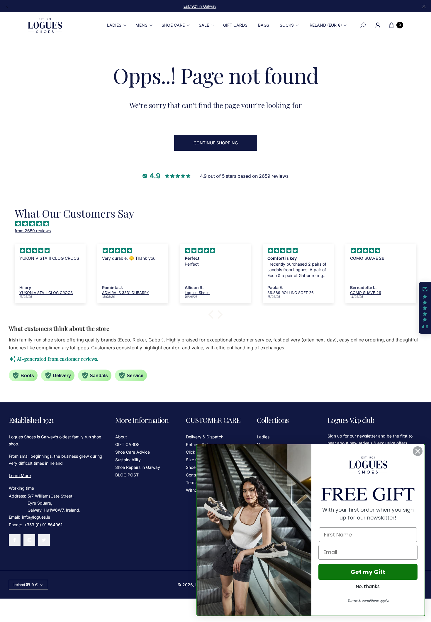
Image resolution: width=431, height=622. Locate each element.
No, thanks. (368, 586)
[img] (218, 223)
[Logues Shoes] (45, 25)
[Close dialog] (418, 451)
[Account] (377, 25)
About (121, 436)
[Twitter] (44, 540)
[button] (116, 25)
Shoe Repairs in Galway (137, 467)
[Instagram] (29, 540)
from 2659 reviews (33, 230)
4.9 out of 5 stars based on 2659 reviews (244, 176)
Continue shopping (216, 142)
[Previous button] (7, 6)
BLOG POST (127, 474)
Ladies (263, 436)
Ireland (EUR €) (325, 25)
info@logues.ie (35, 517)
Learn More (20, 475)
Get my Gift (368, 572)
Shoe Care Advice (132, 452)
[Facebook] (15, 540)
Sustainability (128, 459)
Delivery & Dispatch (204, 436)
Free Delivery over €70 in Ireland (215, 6)
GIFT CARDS (127, 444)
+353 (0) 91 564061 (43, 524)
